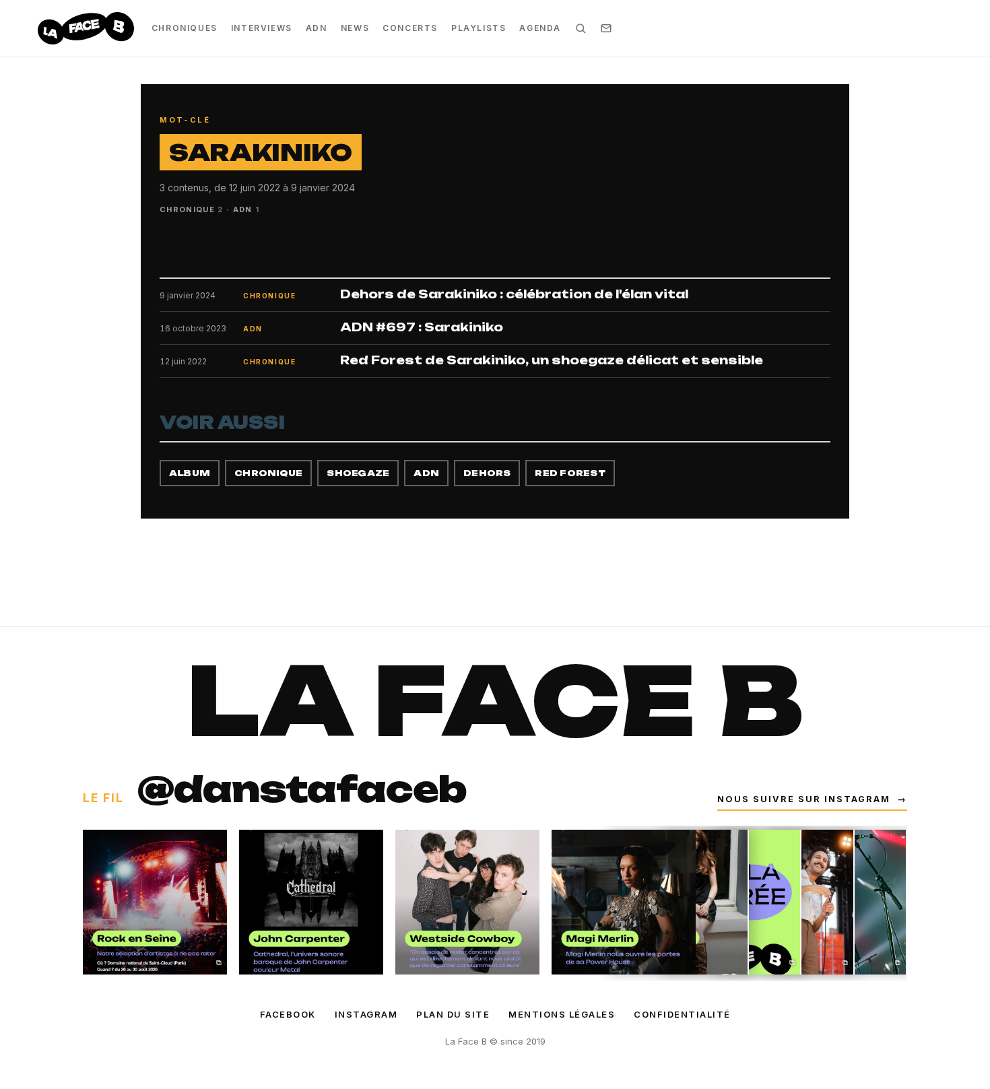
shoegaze (358, 473)
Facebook (288, 1014)
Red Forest (570, 473)
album (189, 473)
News (355, 28)
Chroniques (185, 28)
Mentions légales (561, 1014)
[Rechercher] (580, 28)
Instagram (366, 1014)
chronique (268, 473)
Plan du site (453, 1014)
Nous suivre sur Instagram (812, 799)
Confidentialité (682, 1014)
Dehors (486, 473)
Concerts (410, 28)
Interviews (261, 28)
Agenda (540, 28)
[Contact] (606, 28)
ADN (316, 28)
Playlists (478, 28)
